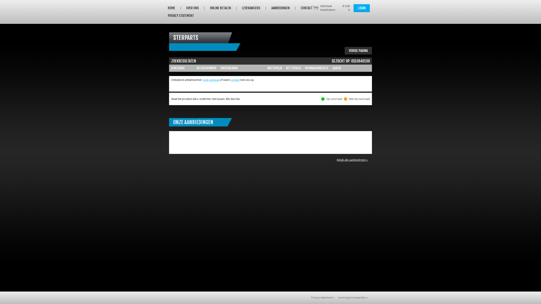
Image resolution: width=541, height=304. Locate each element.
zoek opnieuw (211, 80)
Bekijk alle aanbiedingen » (352, 160)
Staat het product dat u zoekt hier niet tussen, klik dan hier (205, 99)
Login (362, 8)
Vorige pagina (358, 51)
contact (235, 80)
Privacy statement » (322, 297)
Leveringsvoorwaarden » (353, 297)
